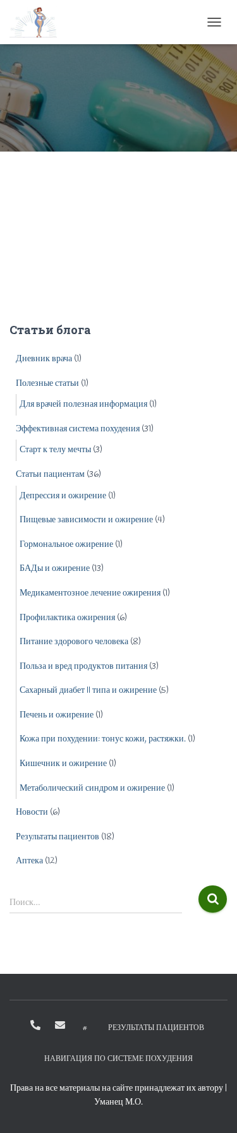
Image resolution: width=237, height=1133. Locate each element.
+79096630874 (35, 1025)
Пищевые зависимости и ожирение (86, 520)
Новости (32, 812)
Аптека (29, 861)
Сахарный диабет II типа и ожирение (88, 691)
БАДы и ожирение (55, 569)
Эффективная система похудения (78, 429)
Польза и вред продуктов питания (83, 667)
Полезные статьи (47, 384)
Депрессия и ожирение (63, 496)
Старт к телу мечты (55, 450)
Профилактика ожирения (67, 618)
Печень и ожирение (57, 715)
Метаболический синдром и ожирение (92, 788)
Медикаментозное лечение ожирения (90, 593)
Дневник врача (44, 359)
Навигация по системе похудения (118, 1059)
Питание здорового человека (74, 642)
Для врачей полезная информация (83, 405)
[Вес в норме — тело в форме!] (37, 22)
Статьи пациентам (50, 475)
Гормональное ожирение (66, 545)
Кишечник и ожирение (63, 764)
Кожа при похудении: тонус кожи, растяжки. (103, 739)
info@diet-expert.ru (60, 1025)
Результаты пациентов (57, 837)
